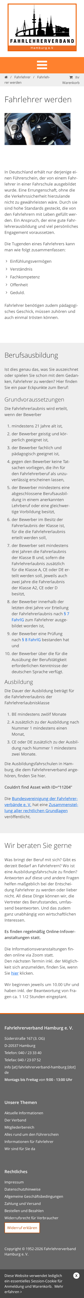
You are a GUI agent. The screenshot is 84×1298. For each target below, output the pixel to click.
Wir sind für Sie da (19, 1148)
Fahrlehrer (22, 77)
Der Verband (15, 1120)
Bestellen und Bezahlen (24, 1210)
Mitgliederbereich (19, 1127)
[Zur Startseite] (42, 28)
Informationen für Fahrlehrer (29, 1141)
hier (15, 973)
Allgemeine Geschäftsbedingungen (33, 1196)
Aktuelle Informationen (23, 1112)
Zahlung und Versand (22, 1203)
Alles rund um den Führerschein (31, 1134)
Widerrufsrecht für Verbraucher (31, 1217)
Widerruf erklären (22, 1227)
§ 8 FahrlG (31, 639)
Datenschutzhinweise (22, 1189)
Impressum (14, 1182)
